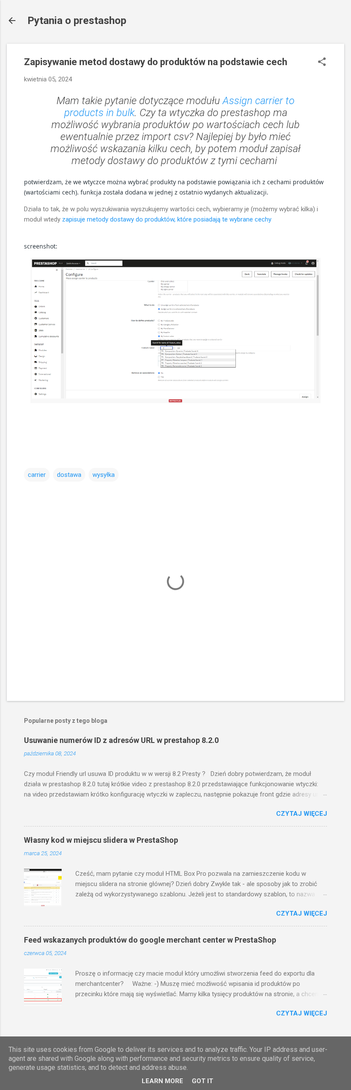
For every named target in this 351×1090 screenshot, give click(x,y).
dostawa (69, 475)
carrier (37, 475)
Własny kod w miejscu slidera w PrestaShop (101, 839)
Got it (202, 1081)
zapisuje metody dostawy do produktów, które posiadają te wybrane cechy (166, 219)
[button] (322, 63)
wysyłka (103, 475)
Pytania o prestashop (76, 21)
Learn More (162, 1081)
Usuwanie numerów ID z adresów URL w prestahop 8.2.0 (121, 740)
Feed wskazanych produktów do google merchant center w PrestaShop (150, 939)
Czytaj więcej (301, 814)
